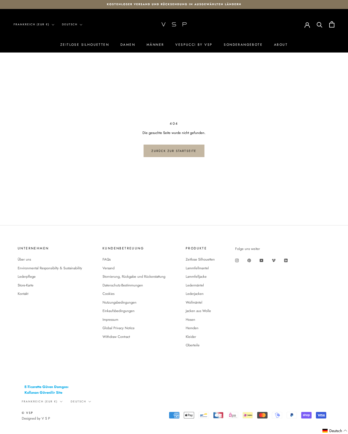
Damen (127, 44)
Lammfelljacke (196, 276)
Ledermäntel (195, 285)
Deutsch (69, 24)
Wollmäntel (194, 302)
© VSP (27, 413)
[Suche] (319, 24)
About (281, 44)
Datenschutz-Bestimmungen (122, 285)
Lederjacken (195, 293)
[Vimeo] (273, 260)
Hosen (190, 319)
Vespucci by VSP (193, 44)
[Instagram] (237, 260)
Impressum (110, 319)
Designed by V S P (36, 418)
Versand (108, 268)
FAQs (106, 259)
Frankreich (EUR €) (31, 24)
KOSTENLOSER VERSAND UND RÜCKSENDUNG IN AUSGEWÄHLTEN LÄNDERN (174, 4)
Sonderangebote (243, 44)
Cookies (108, 293)
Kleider (191, 336)
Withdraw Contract (116, 336)
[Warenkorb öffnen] (331, 24)
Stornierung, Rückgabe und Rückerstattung (133, 276)
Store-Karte (25, 285)
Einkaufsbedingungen (118, 310)
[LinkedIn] (286, 260)
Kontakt (23, 293)
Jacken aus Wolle (198, 310)
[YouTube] (261, 260)
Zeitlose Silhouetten (84, 44)
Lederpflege (27, 276)
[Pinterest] (249, 260)
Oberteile (193, 345)
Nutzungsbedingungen (119, 302)
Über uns (24, 259)
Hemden (192, 328)
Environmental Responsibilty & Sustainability (50, 268)
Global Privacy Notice (118, 328)
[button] (335, 431)
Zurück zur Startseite (173, 151)
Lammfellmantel (197, 268)
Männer (155, 44)
